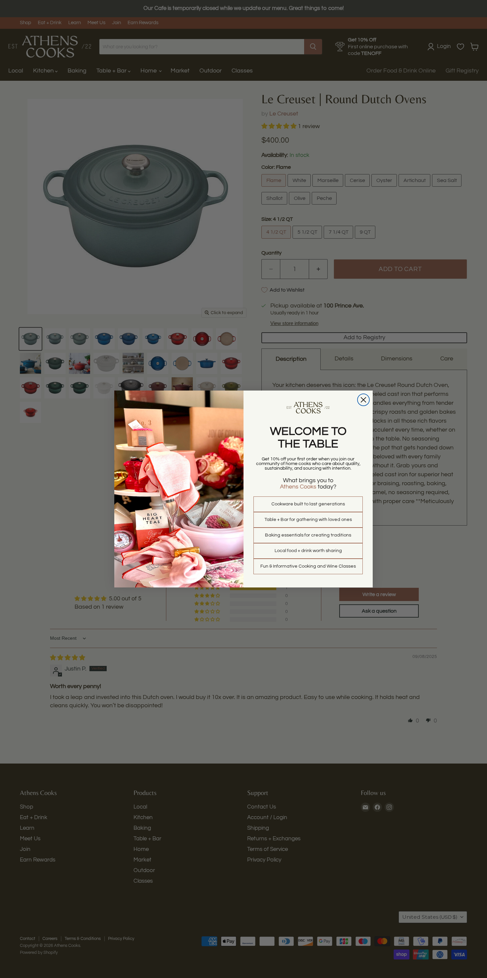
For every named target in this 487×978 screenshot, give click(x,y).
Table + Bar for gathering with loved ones (308, 519)
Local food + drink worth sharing (308, 550)
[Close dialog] (363, 400)
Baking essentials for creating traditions (308, 535)
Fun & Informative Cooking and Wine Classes (308, 566)
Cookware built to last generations (308, 504)
